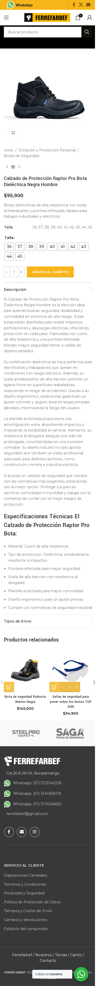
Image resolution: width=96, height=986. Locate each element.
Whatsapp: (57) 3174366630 (37, 804)
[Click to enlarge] (13, 132)
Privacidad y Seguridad (24, 893)
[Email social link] (88, 5)
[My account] (89, 17)
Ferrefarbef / (23, 955)
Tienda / (62, 955)
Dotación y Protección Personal (47, 150)
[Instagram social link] (34, 832)
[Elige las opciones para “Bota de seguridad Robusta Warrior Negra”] (9, 687)
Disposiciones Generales (25, 875)
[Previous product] (7, 167)
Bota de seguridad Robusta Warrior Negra (25, 699)
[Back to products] (13, 167)
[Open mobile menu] (6, 17)
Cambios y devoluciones (25, 919)
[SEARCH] (86, 32)
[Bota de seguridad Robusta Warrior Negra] (25, 670)
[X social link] (80, 5)
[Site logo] (47, 17)
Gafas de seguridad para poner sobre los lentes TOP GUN (71, 701)
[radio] (9, 247)
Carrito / (77, 955)
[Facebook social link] (74, 5)
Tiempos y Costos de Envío (28, 910)
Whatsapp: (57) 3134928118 (37, 793)
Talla (9, 237)
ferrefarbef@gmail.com (27, 813)
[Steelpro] (26, 733)
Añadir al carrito (50, 272)
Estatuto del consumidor (26, 928)
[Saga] (70, 733)
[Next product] (19, 167)
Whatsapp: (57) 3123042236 (37, 783)
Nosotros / (44, 955)
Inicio (8, 150)
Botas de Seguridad (21, 156)
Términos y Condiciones (25, 884)
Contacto (48, 960)
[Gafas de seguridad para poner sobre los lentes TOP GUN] (70, 670)
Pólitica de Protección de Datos (32, 902)
